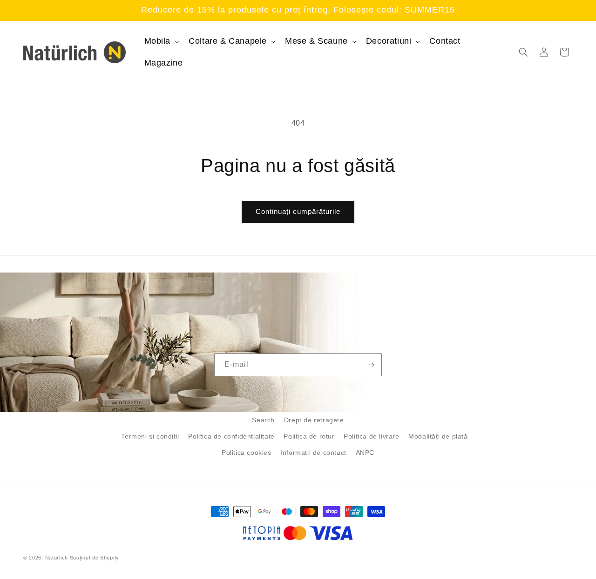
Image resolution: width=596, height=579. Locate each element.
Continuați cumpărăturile (298, 211)
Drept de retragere (314, 420)
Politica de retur (309, 436)
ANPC (365, 452)
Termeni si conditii (150, 436)
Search (263, 420)
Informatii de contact (313, 452)
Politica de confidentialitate (231, 436)
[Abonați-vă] (370, 365)
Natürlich (56, 557)
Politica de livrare (371, 436)
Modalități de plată (437, 436)
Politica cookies (246, 452)
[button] (161, 41)
